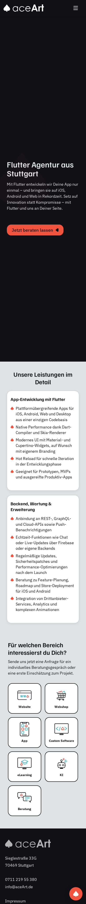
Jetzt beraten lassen (32, 230)
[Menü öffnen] (76, 8)
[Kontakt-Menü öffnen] (75, 893)
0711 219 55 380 (21, 879)
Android (14, 196)
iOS (61, 190)
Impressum (15, 901)
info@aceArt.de (19, 886)
